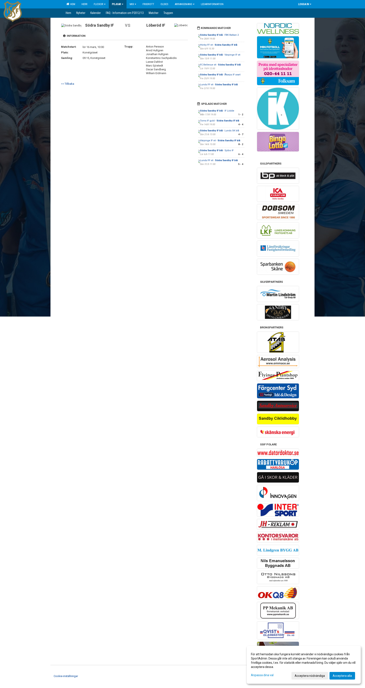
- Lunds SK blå (219, 130)
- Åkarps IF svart (220, 74)
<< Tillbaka (67, 83)
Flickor (98, 4)
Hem (72, 4)
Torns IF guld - (219, 120)
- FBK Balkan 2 (219, 35)
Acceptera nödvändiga (310, 675)
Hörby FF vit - (218, 45)
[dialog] (304, 665)
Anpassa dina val (262, 675)
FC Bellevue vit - (220, 64)
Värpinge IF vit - (220, 140)
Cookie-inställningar (66, 676)
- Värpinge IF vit (220, 54)
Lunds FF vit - (219, 84)
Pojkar (116, 4)
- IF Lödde (217, 110)
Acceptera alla (342, 675)
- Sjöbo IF (217, 150)
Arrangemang (183, 4)
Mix (132, 4)
